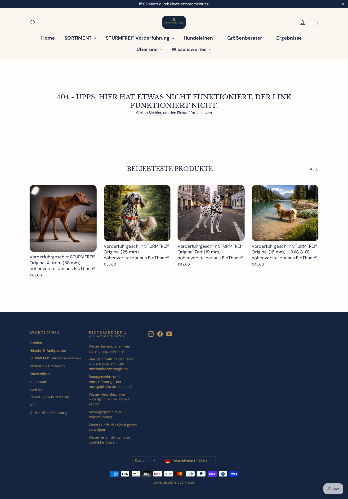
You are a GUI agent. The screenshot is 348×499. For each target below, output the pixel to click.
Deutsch (142, 460)
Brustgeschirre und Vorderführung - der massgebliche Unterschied (110, 381)
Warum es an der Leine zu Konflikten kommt (109, 440)
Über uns (148, 49)
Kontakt (36, 389)
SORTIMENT (78, 38)
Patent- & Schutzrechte (49, 397)
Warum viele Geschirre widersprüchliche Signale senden (109, 399)
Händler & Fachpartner (48, 350)
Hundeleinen (199, 38)
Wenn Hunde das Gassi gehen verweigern (113, 427)
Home (48, 38)
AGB (33, 405)
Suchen (36, 342)
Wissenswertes (190, 49)
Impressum (38, 381)
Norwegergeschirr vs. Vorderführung (105, 414)
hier (158, 112)
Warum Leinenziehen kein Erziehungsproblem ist (109, 349)
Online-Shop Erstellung (48, 412)
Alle (314, 169)
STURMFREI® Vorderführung (138, 38)
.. (30, 428)
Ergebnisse (289, 38)
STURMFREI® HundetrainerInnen (55, 358)
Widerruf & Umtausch (47, 366)
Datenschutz (40, 373)
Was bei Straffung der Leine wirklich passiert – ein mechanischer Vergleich (111, 364)
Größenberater (245, 38)
